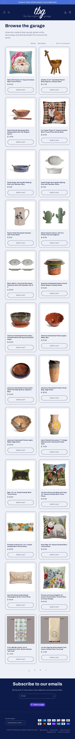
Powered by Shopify (32, 729)
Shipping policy (51, 732)
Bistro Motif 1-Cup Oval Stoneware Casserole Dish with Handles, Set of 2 (20, 285)
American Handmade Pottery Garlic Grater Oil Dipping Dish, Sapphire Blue (20, 389)
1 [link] (29, 670)
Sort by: (33, 43)
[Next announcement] (71, 2)
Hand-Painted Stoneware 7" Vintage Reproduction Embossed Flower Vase (54, 442)
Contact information (64, 732)
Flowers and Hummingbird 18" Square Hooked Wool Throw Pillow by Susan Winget (53, 597)
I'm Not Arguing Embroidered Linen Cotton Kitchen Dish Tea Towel (54, 648)
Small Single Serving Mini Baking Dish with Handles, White (53, 183)
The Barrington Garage (18, 729)
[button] (4, 12)
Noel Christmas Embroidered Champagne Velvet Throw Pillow (19, 596)
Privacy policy (54, 730)
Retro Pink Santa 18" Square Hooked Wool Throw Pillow (20, 80)
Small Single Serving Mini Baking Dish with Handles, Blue (19, 183)
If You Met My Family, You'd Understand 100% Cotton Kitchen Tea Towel (19, 649)
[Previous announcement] (4, 2)
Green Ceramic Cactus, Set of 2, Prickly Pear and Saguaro (52, 233)
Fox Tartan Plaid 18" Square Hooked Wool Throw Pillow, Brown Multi (54, 131)
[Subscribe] (53, 696)
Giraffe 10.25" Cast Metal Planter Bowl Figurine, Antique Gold (53, 80)
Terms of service (65, 730)
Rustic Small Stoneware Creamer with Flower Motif (19, 233)
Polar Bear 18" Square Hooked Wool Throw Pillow (54, 545)
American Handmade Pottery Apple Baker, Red (53, 336)
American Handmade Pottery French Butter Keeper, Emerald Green (54, 284)
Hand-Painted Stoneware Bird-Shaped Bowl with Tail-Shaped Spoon (18, 132)
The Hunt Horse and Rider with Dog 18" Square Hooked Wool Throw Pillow (54, 494)
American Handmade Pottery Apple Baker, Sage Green (20, 441)
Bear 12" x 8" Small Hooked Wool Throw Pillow (19, 493)
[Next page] (46, 670)
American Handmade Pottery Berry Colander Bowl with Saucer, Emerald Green (20, 337)
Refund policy (44, 730)
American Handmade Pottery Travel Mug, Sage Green (54, 388)
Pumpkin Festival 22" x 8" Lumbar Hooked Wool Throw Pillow (19, 545)
